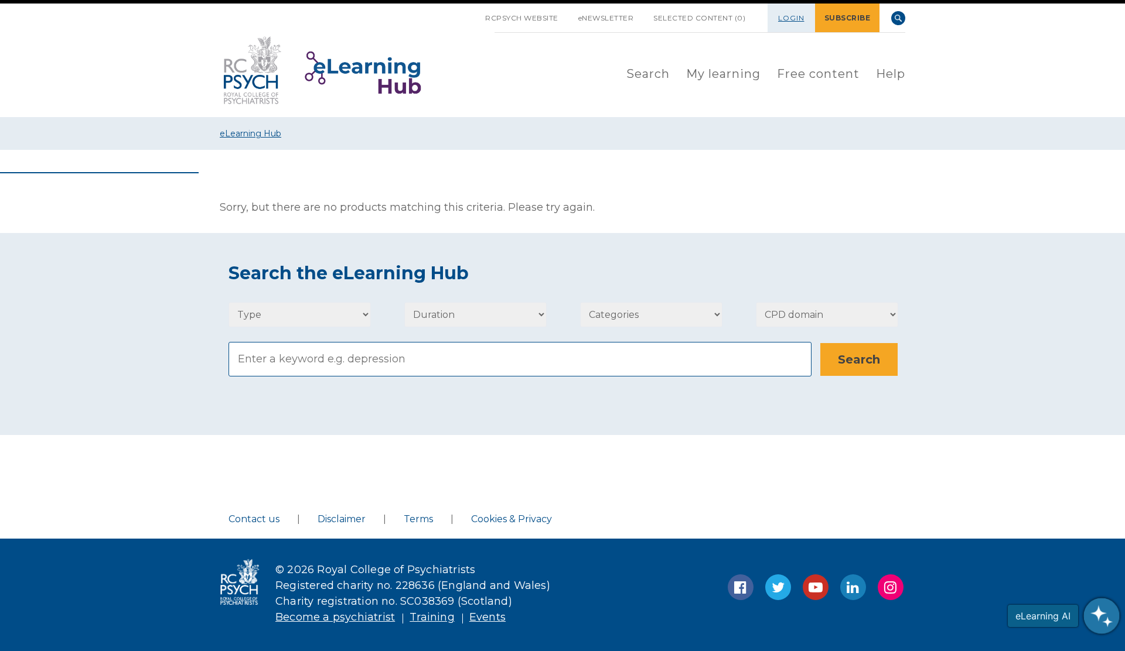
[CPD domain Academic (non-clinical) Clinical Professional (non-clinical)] (827, 314)
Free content (818, 74)
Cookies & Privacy (511, 519)
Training (432, 617)
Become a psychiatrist (335, 617)
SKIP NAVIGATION (465, 13)
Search (898, 18)
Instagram (891, 587)
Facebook (741, 587)
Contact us (254, 519)
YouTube (816, 587)
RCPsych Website (521, 17)
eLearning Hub (250, 133)
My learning (723, 74)
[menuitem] (648, 74)
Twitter (778, 587)
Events (487, 617)
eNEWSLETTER (606, 17)
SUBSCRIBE (847, 17)
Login (791, 17)
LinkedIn (853, 587)
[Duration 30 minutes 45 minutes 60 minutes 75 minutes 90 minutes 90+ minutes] (475, 314)
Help (890, 74)
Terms (418, 519)
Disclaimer (342, 519)
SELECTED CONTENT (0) (699, 17)
